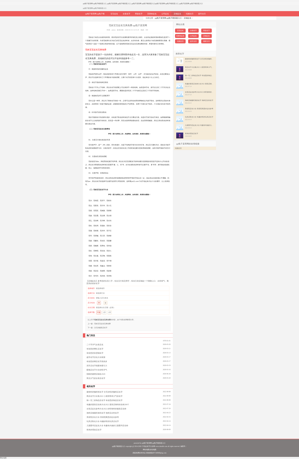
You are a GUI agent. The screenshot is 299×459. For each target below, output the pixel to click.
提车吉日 (202, 14)
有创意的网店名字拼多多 (97, 361)
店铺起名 (177, 14)
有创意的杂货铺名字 (95, 353)
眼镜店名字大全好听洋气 (97, 370)
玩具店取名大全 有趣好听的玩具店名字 (103, 421)
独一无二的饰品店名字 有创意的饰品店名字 (105, 400)
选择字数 (91, 312)
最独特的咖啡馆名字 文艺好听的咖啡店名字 (105, 392)
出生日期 (91, 307)
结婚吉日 (189, 14)
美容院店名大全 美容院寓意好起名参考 (103, 417)
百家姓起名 (152, 14)
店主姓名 (91, 298)
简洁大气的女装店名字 (96, 378)
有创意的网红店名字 (95, 349)
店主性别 (91, 303)
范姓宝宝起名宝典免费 (102, 324)
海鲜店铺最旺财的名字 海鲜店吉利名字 (103, 413)
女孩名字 (126, 14)
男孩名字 (138, 14)
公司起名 (165, 14)
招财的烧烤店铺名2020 (96, 374)
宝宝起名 (114, 14)
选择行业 (91, 293)
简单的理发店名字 (94, 430)
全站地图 (153, 449)
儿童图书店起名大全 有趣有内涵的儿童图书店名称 (107, 426)
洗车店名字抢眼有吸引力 (97, 366)
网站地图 (146, 449)
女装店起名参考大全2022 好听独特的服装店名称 (106, 409)
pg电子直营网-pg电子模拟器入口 (94, 3)
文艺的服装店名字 (100, 328)
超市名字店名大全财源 (96, 357)
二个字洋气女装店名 (95, 345)
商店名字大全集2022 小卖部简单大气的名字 (105, 396)
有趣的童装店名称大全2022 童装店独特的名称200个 (108, 405)
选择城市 (91, 288)
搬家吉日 (114, 19)
